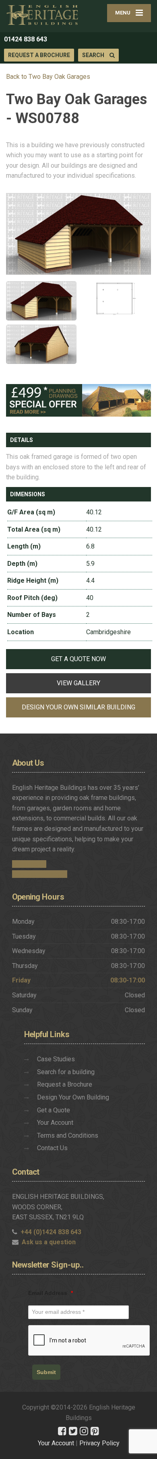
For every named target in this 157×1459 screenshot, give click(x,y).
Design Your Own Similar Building (78, 707)
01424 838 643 (25, 39)
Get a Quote (53, 1110)
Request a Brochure (39, 55)
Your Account (55, 1122)
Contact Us (52, 1148)
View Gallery (78, 683)
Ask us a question (49, 1242)
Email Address (50, 1293)
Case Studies (56, 1059)
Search (93, 55)
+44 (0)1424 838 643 (51, 1232)
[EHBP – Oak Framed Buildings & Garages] (42, 14)
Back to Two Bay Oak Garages (48, 76)
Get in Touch (29, 864)
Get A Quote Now (78, 659)
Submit (46, 1372)
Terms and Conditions (67, 1135)
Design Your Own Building (73, 1097)
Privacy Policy (99, 1443)
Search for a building (66, 1072)
